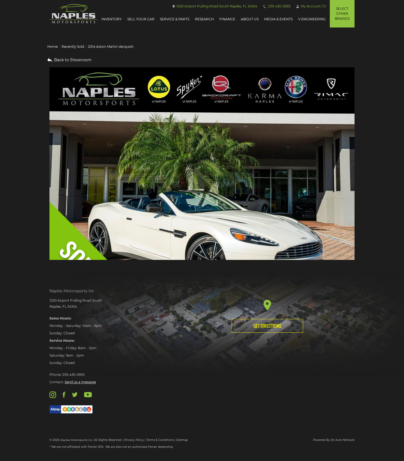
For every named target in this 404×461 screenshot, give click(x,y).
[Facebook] (64, 394)
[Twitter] (75, 394)
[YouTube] (88, 394)
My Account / (313, 6)
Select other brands (342, 14)
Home (52, 47)
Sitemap (182, 440)
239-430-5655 (278, 6)
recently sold (73, 47)
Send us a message (80, 382)
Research (204, 19)
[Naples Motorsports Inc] (73, 14)
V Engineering (312, 19)
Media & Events (278, 19)
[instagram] (52, 394)
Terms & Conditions (160, 440)
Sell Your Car (140, 19)
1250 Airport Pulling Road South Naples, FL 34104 (216, 6)
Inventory (111, 19)
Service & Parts (174, 19)
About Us (250, 19)
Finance (227, 19)
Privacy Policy (134, 440)
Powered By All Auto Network (334, 440)
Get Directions (267, 326)
